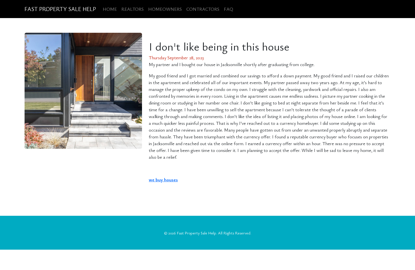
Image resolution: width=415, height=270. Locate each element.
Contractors (202, 9)
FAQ (228, 9)
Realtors (132, 9)
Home (110, 9)
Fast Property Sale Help (60, 9)
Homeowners (165, 9)
